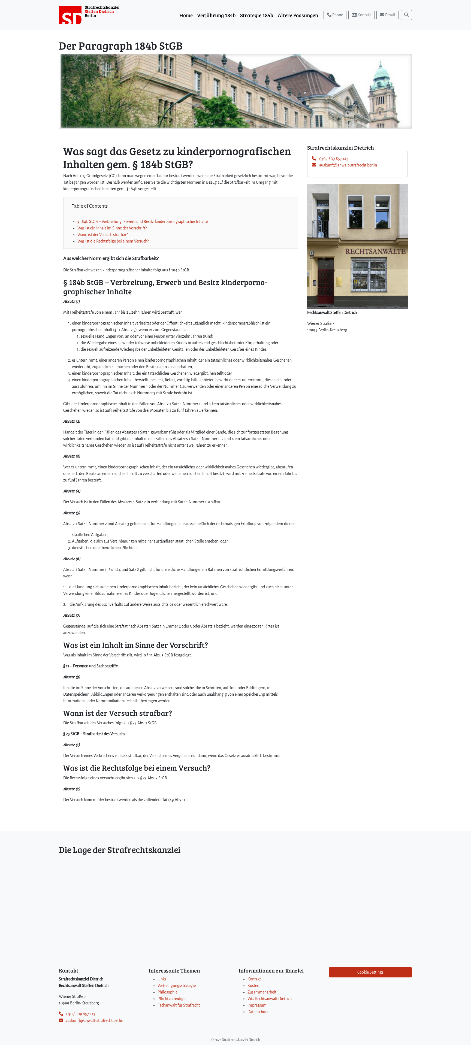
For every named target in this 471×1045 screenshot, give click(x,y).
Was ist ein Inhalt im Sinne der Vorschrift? (112, 228)
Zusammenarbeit (261, 992)
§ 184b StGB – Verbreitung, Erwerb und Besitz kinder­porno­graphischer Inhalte (142, 221)
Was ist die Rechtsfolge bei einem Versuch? (113, 241)
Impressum (257, 1005)
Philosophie (167, 992)
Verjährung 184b (216, 15)
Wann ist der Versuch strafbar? (102, 234)
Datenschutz (257, 1012)
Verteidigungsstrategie (177, 985)
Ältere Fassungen (298, 15)
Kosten (253, 985)
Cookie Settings (370, 972)
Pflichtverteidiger (172, 998)
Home (186, 15)
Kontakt (254, 979)
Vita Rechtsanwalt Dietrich (269, 998)
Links (162, 979)
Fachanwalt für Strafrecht (179, 1005)
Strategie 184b (256, 15)
